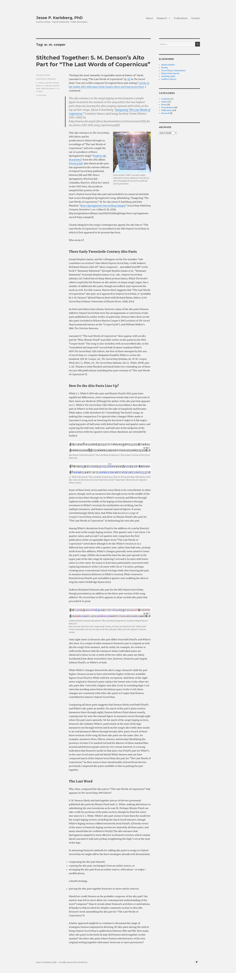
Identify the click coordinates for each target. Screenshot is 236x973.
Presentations (167, 107)
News (163, 105)
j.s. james (48, 83)
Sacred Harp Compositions (173, 70)
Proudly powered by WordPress (73, 962)
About (149, 18)
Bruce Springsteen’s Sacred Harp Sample (102, 205)
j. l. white (39, 83)
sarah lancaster (47, 88)
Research (162, 18)
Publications (180, 18)
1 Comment (41, 95)
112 (128, 79)
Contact (195, 18)
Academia (165, 99)
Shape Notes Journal (170, 73)
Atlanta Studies (168, 65)
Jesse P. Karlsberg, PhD (59, 17)
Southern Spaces (168, 79)
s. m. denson (46, 85)
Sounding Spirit (168, 76)
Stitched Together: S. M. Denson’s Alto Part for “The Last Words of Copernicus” (93, 61)
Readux (164, 68)
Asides (164, 102)
